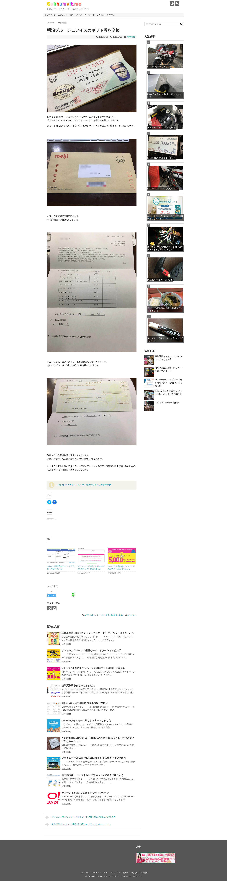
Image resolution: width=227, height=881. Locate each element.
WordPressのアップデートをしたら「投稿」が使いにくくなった (168, 382)
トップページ (50, 15)
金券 (120, 615)
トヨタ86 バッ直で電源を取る (161, 127)
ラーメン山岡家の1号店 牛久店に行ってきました (165, 309)
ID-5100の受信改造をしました (161, 158)
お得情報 (110, 15)
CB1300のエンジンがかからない (162, 188)
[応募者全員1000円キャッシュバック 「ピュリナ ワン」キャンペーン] (53, 638)
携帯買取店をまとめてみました (78, 685)
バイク (79, 15)
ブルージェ (99, 615)
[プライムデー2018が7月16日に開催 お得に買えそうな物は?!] (53, 763)
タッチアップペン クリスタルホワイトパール (165, 339)
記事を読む (66, 644)
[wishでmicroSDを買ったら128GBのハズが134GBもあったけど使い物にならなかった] (53, 743)
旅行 (72, 15)
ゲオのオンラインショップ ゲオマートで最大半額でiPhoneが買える (83, 817)
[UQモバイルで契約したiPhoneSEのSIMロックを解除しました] (91, 554)
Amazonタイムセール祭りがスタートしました (86, 720)
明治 (108, 615)
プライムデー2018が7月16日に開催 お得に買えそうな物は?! (94, 757)
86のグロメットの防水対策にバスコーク (164, 95)
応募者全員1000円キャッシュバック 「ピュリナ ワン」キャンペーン (98, 633)
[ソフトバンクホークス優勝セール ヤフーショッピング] (53, 655)
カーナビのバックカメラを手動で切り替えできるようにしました (165, 248)
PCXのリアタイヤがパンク (160, 280)
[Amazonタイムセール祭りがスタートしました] (53, 725)
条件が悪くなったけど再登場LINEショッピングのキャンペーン (81, 824)
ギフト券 (89, 615)
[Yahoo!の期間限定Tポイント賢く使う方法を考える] (61, 554)
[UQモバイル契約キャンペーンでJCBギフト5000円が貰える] (122, 554)
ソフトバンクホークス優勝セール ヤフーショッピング (91, 650)
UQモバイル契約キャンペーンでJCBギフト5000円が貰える (93, 668)
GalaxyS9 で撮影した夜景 (167, 402)
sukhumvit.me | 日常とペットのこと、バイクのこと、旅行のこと (116, 876)
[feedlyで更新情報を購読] (172, 3)
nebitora (131, 615)
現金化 (114, 615)
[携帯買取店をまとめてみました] (53, 690)
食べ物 (91, 15)
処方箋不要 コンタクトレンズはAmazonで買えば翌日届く (92, 775)
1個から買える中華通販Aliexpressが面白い (85, 703)
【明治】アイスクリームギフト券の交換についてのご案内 (84, 485)
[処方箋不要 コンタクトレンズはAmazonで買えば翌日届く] (53, 780)
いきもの (100, 15)
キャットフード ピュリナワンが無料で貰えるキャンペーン (165, 217)
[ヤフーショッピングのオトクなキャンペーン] (53, 798)
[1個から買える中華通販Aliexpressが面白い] (53, 708)
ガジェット (62, 15)
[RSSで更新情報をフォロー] (177, 3)
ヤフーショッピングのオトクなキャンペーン (85, 792)
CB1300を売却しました (158, 66)
